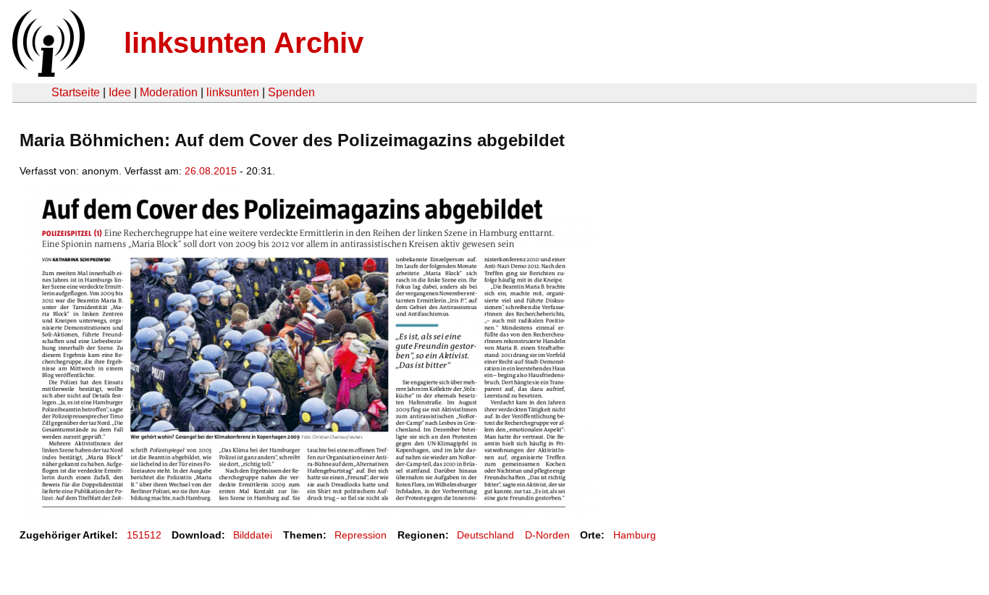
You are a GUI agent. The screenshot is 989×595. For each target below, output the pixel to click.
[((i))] (47, 73)
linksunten (232, 92)
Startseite (75, 92)
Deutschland (485, 535)
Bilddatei (252, 535)
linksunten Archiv (243, 43)
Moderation (169, 92)
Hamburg (634, 535)
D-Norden (547, 535)
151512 (144, 535)
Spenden (291, 92)
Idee (120, 92)
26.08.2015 (211, 171)
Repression (360, 535)
